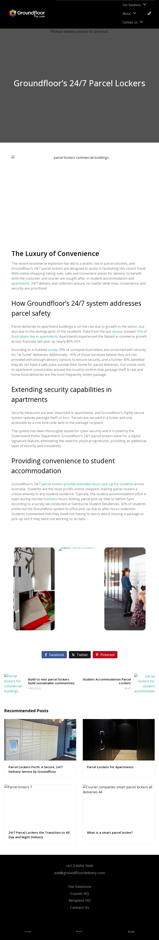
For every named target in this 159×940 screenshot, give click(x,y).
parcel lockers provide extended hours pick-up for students (87, 484)
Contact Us (130, 22)
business (50, 499)
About (127, 14)
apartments (20, 283)
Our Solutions (132, 5)
